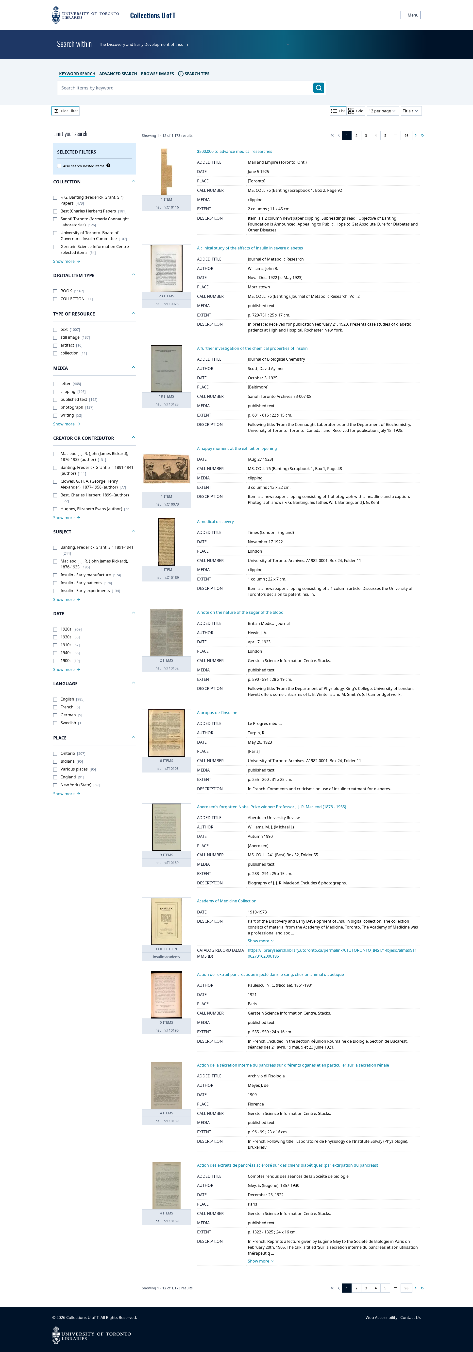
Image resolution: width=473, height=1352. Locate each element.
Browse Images (157, 73)
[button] (94, 182)
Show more (258, 941)
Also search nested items (83, 166)
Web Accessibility (381, 1317)
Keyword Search (77, 73)
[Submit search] (318, 88)
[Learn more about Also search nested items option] (107, 165)
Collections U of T (82, 1317)
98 (406, 135)
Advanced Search (118, 73)
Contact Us (410, 1317)
